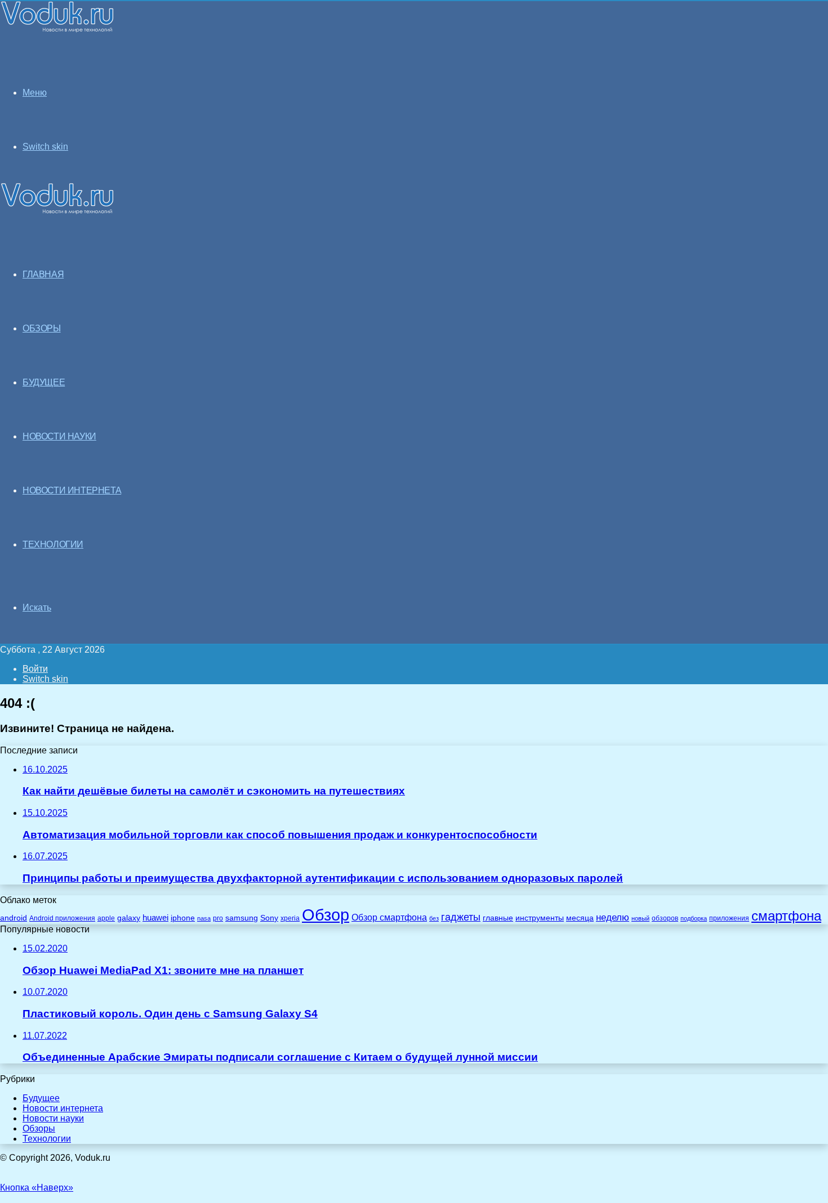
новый (640, 918)
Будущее (41, 1098)
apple (106, 918)
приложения (729, 918)
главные (498, 918)
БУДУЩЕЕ (44, 382)
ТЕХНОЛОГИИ (53, 544)
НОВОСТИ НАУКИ (59, 436)
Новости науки (53, 1118)
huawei (155, 917)
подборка (693, 918)
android (13, 918)
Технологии (47, 1138)
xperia (290, 918)
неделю (612, 917)
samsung (241, 918)
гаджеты (460, 917)
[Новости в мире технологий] (57, 29)
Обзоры (39, 1128)
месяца (580, 918)
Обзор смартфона (389, 917)
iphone (183, 918)
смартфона (786, 915)
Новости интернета (72, 490)
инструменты (539, 918)
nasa (204, 918)
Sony (269, 917)
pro (218, 918)
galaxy (128, 918)
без (434, 918)
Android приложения (62, 918)
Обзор (325, 914)
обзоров (665, 918)
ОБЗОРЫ (42, 328)
